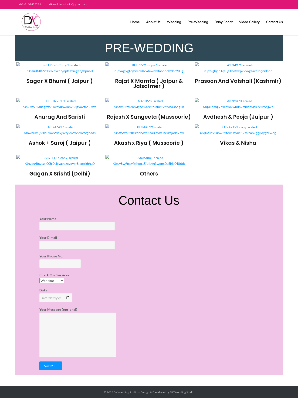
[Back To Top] (286, 386)
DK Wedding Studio (182, 392)
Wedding (174, 22)
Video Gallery (249, 22)
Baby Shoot (224, 22)
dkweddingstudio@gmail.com (68, 4)
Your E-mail (48, 237)
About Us (153, 22)
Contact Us (274, 22)
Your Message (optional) (58, 309)
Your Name (47, 219)
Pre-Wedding (198, 22)
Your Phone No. (51, 256)
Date (43, 290)
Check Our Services (54, 275)
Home (135, 22)
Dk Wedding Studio (125, 392)
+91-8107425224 (30, 4)
